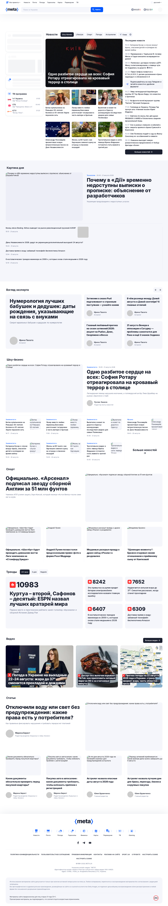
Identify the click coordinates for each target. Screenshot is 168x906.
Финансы (84, 835)
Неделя (43, 572)
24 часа (24, 572)
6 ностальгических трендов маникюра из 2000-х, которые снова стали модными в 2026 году (47, 259)
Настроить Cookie (150, 854)
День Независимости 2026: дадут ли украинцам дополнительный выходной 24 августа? (44, 242)
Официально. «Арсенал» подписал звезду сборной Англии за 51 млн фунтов (38, 483)
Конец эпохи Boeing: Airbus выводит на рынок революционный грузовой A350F (41, 228)
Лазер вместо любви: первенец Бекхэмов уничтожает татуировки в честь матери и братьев (83, 111)
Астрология (111, 34)
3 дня (34, 572)
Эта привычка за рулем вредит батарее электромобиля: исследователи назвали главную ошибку (104, 591)
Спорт (89, 34)
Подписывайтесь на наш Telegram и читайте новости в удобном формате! (146, 84)
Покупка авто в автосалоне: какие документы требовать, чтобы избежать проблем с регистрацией (62, 783)
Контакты (98, 854)
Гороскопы (51, 2)
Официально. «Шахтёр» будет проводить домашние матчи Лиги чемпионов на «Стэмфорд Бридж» (23, 554)
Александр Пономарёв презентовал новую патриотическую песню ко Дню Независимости (57, 143)
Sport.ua (126, 854)
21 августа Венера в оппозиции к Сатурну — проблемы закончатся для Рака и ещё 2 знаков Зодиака (143, 330)
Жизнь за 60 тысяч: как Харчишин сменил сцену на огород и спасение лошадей (84, 143)
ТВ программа (19, 94)
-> (145, 451)
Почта (34, 2)
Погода (42, 2)
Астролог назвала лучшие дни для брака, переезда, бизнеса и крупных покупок (144, 781)
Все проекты (14, 2)
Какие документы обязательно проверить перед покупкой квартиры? (23, 781)
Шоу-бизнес (67, 34)
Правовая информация (82, 854)
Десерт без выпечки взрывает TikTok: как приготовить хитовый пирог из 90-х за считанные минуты (97, 666)
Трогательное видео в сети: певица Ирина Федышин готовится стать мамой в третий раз (110, 143)
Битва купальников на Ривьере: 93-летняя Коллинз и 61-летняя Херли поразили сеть (57, 111)
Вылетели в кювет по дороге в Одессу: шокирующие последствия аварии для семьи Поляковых (109, 113)
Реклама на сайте (112, 854)
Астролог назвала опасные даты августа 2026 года (102, 780)
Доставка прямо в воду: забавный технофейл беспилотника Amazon (35, 251)
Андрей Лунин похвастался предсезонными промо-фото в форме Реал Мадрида (63, 552)
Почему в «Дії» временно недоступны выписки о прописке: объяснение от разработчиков (119, 187)
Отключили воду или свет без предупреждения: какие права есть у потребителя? (43, 712)
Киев (125, 35)
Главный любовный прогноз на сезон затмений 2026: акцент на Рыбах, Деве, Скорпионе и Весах (102, 330)
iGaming (132, 835)
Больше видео (151, 640)
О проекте (136, 854)
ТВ (77, 2)
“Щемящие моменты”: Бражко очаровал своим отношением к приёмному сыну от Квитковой (142, 554)
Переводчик (69, 2)
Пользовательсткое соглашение (55, 854)
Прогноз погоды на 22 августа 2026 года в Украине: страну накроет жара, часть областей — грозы (141, 666)
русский (157, 2)
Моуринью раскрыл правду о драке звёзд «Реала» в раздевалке (103, 552)
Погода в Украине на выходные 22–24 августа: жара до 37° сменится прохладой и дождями (39, 666)
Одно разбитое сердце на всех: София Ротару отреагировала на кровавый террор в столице (122, 379)
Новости (27, 2)
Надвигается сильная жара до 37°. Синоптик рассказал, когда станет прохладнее (143, 590)
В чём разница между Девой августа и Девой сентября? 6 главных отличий (143, 301)
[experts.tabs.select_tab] (155, 289)
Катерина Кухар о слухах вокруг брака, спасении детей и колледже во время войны (17, 450)
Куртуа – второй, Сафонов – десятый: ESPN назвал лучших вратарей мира (42, 599)
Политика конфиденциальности (24, 854)
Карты (60, 2)
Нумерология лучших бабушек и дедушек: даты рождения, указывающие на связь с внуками (42, 309)
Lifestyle (79, 34)
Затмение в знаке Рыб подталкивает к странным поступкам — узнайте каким (103, 301)
